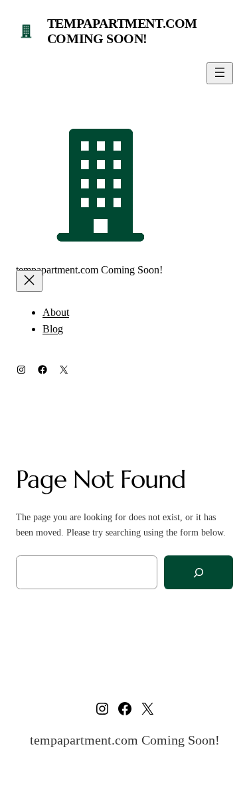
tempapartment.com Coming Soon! (122, 31)
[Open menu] (220, 73)
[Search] (198, 572)
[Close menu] (29, 281)
